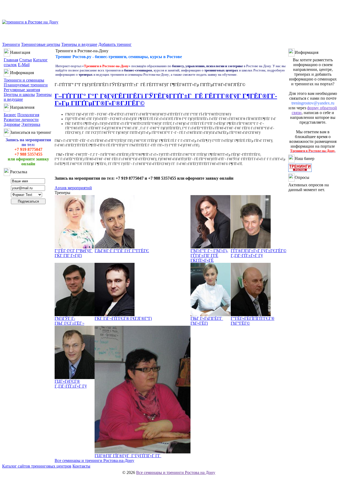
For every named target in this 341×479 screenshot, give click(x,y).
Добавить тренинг (115, 44)
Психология (28, 114)
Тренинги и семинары (24, 80)
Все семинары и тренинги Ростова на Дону (175, 472)
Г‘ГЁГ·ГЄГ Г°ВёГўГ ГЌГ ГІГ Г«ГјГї (74, 253)
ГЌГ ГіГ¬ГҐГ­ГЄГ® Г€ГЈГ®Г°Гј (123, 318)
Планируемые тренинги (26, 85)
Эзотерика (30, 124)
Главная (11, 60)
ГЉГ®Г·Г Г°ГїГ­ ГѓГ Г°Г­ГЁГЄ (122, 250)
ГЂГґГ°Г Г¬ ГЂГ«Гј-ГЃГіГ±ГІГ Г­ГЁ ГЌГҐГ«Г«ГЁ (209, 255)
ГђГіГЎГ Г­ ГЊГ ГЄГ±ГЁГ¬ (69, 320)
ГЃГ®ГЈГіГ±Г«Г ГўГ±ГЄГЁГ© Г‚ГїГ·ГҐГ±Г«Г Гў (258, 253)
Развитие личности (21, 119)
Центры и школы (19, 94)
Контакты (81, 466)
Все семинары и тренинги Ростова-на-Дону (94, 460)
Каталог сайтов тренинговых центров (36, 466)
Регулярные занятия (22, 89)
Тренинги (11, 44)
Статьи (25, 60)
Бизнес (10, 114)
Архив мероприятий (73, 188)
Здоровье (12, 124)
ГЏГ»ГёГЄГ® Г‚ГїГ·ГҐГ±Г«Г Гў (71, 383)
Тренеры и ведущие (79, 44)
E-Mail (24, 64)
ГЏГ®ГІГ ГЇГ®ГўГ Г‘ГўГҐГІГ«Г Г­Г (128, 455)
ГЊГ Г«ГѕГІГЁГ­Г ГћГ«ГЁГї (206, 320)
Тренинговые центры (40, 44)
